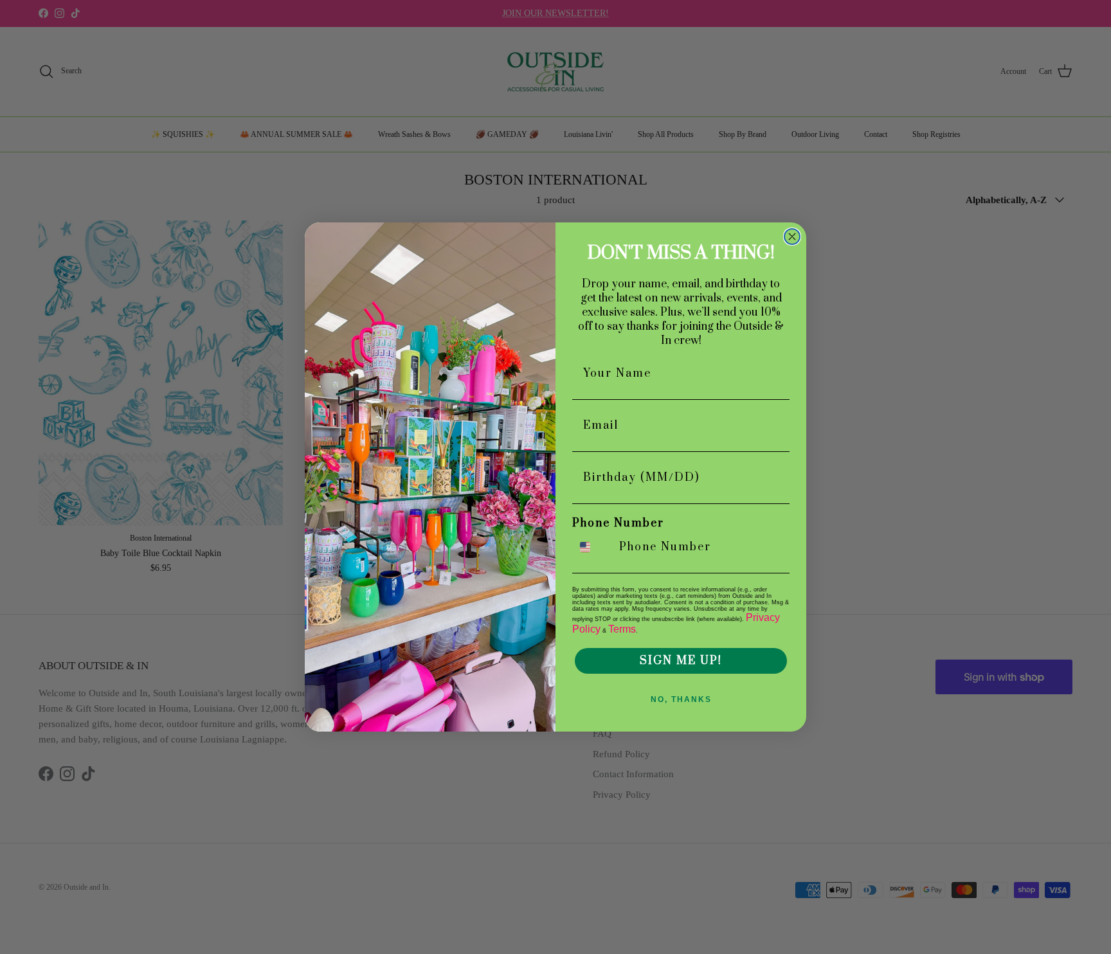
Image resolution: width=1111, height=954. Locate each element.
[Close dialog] (792, 236)
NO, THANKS (681, 699)
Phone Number (618, 523)
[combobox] (593, 547)
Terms (622, 629)
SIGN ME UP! (681, 661)
